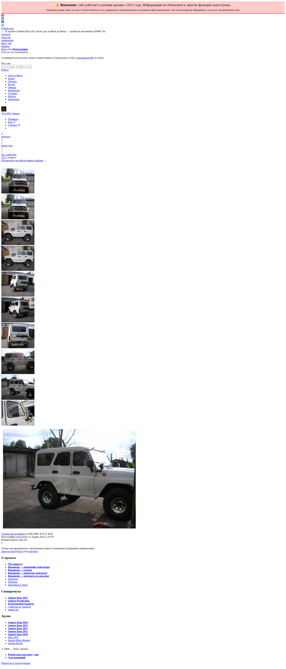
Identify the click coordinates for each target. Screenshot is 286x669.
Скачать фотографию (13, 533)
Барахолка (13, 99)
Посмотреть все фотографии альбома (22, 160)
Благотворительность (21, 603)
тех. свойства (8, 154)
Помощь (12, 582)
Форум (12, 96)
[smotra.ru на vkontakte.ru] (2, 18)
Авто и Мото (15, 75)
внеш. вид (7, 145)
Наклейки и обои (17, 585)
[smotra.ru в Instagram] (7, 28)
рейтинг (6, 136)
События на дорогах (19, 606)
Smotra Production (18, 600)
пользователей (85, 57)
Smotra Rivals (15, 643)
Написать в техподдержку (16, 663)
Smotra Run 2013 (18, 625)
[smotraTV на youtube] (2, 15)
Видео (11, 84)
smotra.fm (13, 609)
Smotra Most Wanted (19, 640)
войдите (33, 551)
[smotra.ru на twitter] (2, 25)
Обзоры (12, 81)
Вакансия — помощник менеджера (29, 567)
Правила (13, 579)
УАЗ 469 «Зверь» (10, 113)
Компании (14, 90)
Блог (10, 122)
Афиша (12, 87)
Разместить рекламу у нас (23, 654)
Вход (4, 49)
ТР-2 (4, 157)
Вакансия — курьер (20, 570)
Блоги (11, 78)
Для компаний (16, 657)
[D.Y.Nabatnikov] (3, 110)
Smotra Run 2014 (18, 622)
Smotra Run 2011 (18, 631)
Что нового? (15, 564)
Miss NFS (13, 637)
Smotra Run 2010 (18, 634)
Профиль (13, 119)
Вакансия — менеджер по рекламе (28, 576)
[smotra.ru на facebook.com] (2, 22)
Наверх (5, 46)
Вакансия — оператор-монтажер (27, 573)
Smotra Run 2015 (18, 597)
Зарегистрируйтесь (12, 551)
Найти (5, 69)
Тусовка (12, 93)
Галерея (12, 125)
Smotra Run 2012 (18, 628)
